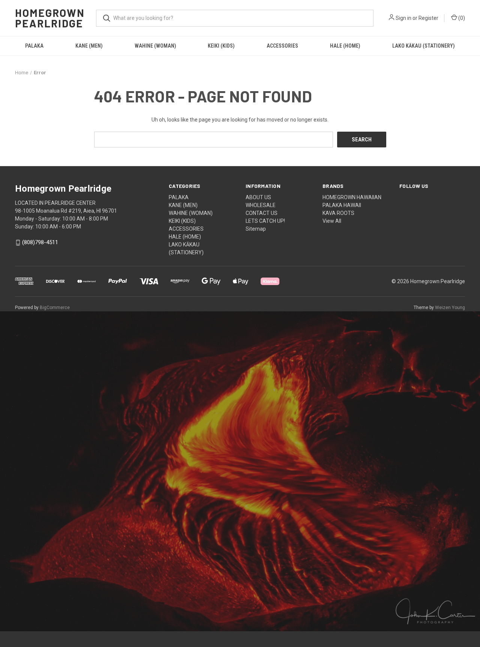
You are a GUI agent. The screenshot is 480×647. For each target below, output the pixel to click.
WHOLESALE (261, 205)
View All (331, 221)
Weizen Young (450, 307)
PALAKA (34, 46)
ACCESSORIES (282, 46)
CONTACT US (262, 213)
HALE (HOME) (345, 46)
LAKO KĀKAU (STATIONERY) (423, 46)
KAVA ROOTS (338, 213)
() (461, 18)
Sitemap (256, 229)
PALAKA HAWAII (341, 205)
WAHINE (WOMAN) (155, 46)
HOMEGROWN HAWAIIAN (351, 197)
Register (428, 18)
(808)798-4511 (40, 242)
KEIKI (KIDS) (221, 46)
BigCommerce (55, 307)
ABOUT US (258, 197)
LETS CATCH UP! (265, 221)
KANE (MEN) (89, 46)
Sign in (403, 18)
